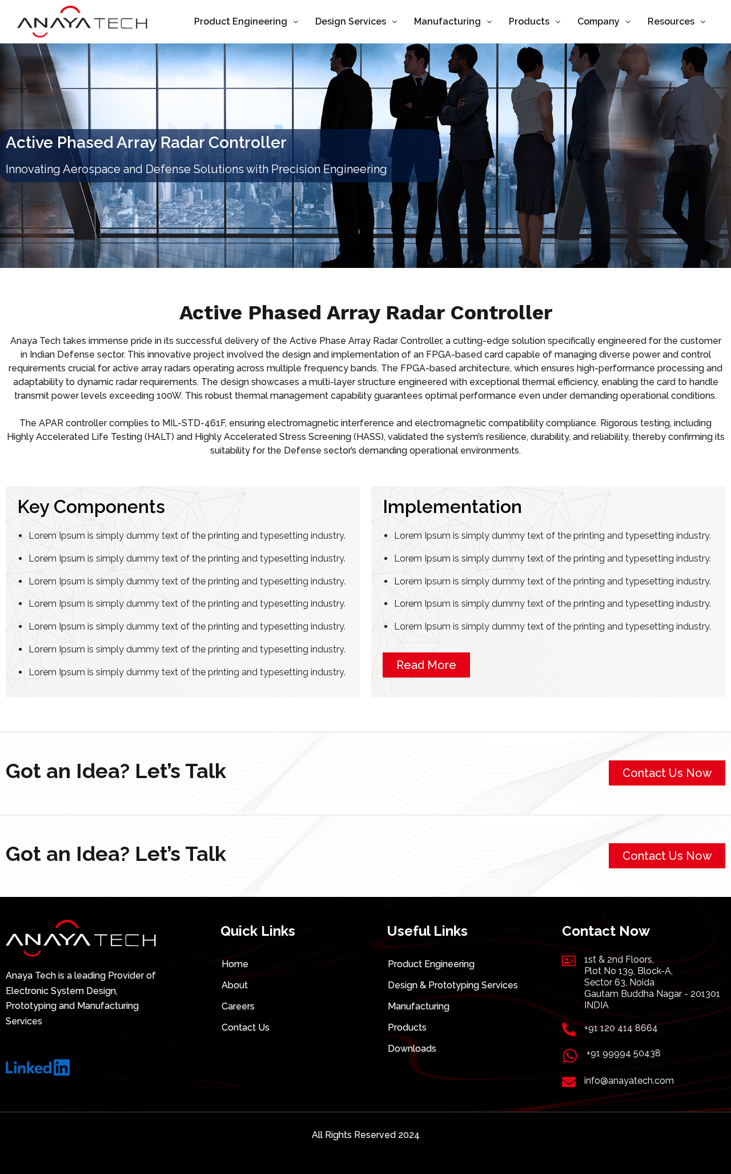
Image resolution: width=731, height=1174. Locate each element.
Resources (671, 21)
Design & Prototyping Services (453, 985)
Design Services (350, 21)
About (235, 985)
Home (235, 964)
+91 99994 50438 (624, 1053)
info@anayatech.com (629, 1080)
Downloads (412, 1048)
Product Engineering (240, 21)
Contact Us (246, 1027)
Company (598, 21)
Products (529, 21)
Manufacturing (447, 21)
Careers (238, 1006)
